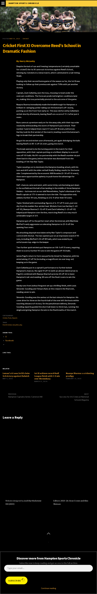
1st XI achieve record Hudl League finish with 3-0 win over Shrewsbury (47, 376)
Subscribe (15, 580)
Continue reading (48, 588)
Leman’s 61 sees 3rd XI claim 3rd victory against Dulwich (16, 374)
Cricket (26, 39)
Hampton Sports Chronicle (24, 3)
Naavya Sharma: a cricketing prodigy (80, 374)
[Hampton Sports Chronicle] (48, 19)
